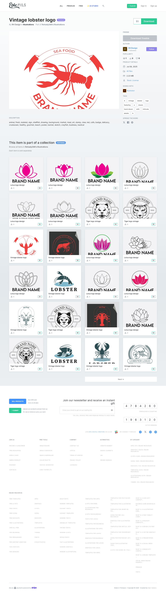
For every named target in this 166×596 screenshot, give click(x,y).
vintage (131, 101)
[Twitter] (124, 123)
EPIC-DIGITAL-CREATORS (97, 432)
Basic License (133, 80)
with (137, 109)
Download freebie (140, 38)
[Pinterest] (132, 123)
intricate (146, 109)
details (126, 113)
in (132, 113)
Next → (121, 379)
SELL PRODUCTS (17, 401)
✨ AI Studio (92, 6)
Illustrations (28, 24)
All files (129, 71)
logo (147, 101)
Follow (151, 49)
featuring (127, 105)
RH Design (16, 24)
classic (140, 105)
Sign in (144, 6)
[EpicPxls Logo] (17, 5)
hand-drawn (128, 109)
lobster (139, 101)
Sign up (153, 6)
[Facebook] (128, 123)
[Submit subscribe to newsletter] (112, 410)
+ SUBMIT (15, 410)
